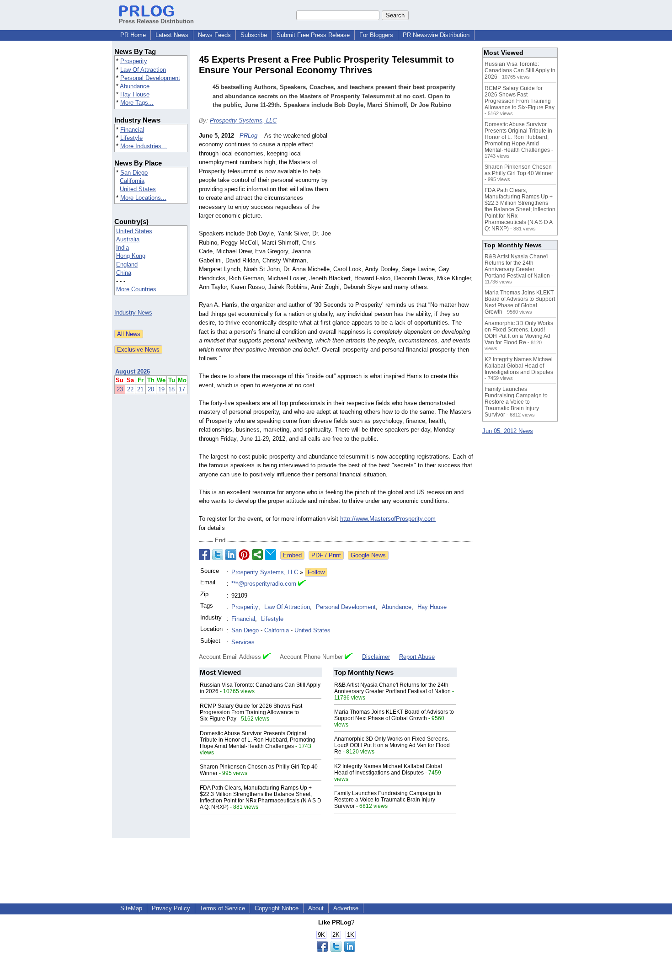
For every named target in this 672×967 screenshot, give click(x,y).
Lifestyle (131, 137)
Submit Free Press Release (313, 35)
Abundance (134, 86)
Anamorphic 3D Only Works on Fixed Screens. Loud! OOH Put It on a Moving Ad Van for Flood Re (392, 745)
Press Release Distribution (156, 21)
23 (120, 389)
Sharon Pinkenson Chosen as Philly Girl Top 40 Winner (519, 170)
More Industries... (143, 146)
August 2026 (132, 371)
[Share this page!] (336, 949)
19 (161, 389)
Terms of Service (222, 908)
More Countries (136, 289)
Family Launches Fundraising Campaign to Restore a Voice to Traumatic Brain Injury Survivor (387, 799)
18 (171, 389)
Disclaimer (376, 656)
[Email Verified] (302, 583)
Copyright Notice (277, 908)
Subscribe (253, 35)
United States (138, 189)
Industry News (133, 312)
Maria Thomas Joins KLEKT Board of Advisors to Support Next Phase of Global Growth (394, 715)
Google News (368, 555)
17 (182, 389)
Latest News (171, 35)
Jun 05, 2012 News (507, 430)
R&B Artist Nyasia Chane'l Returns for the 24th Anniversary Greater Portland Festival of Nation (392, 688)
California (132, 180)
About (316, 908)
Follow (316, 572)
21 (140, 389)
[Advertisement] (404, 198)
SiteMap (131, 908)
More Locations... (143, 197)
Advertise (345, 908)
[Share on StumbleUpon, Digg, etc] (257, 554)
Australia (127, 239)
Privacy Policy (171, 908)
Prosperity (133, 61)
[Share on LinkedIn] (230, 554)
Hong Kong (130, 255)
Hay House (134, 94)
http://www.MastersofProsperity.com (388, 518)
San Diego (134, 172)
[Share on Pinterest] (244, 554)
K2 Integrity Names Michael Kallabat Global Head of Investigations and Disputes (388, 769)
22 (130, 389)
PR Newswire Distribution (436, 35)
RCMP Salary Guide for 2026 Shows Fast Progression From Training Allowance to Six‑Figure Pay (251, 712)
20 (151, 389)
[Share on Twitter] (217, 554)
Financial (132, 129)
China (123, 272)
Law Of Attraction (143, 69)
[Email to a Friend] (270, 554)
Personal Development (150, 78)
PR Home (133, 35)
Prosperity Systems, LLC (243, 120)
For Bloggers (376, 35)
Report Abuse (417, 656)
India (122, 247)
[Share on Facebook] (204, 554)
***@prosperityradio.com (263, 583)
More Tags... (137, 102)
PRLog (248, 135)
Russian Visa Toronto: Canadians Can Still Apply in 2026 (520, 70)
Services (243, 642)
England (127, 264)
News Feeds (214, 35)
